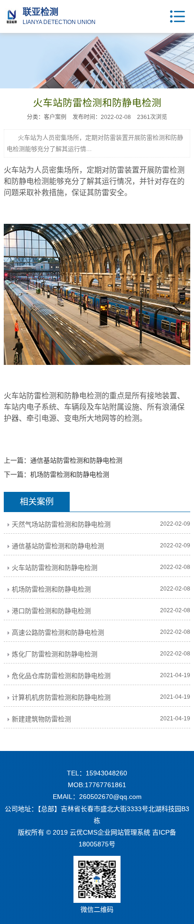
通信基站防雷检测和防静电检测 (76, 460)
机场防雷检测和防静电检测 (69, 474)
